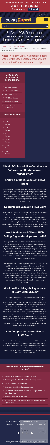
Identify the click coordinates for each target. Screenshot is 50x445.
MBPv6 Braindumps (11, 101)
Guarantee (8, 425)
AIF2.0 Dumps (6, 129)
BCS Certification (19, 46)
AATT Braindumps (11, 87)
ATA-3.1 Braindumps (11, 91)
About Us (16, 421)
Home (4, 46)
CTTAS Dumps (6, 146)
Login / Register (45, 15)
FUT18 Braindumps (11, 98)
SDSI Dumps (6, 152)
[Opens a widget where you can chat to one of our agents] (34, 431)
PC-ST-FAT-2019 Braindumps (10, 106)
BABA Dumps (6, 135)
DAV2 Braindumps (11, 94)
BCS (9, 46)
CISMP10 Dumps (6, 140)
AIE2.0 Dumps (6, 123)
